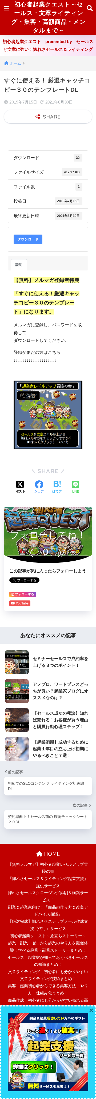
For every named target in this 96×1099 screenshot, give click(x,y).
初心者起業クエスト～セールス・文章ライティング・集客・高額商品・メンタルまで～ (48, 17)
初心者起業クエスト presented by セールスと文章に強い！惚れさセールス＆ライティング (48, 45)
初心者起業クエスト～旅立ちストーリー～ (48, 936)
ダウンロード (28, 239)
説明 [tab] (18, 265)
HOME (51, 854)
